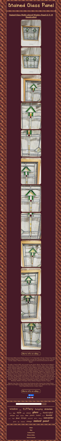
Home (31, 427)
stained (37, 420)
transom (23, 421)
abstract (28, 413)
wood (43, 415)
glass (35, 412)
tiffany (28, 408)
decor (10, 418)
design (23, 418)
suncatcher (49, 418)
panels (32, 415)
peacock (30, 418)
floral (17, 418)
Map (31, 430)
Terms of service (31, 437)
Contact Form (31, 432)
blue (14, 413)
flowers (40, 418)
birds (20, 409)
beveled (49, 415)
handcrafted (48, 412)
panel (46, 420)
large (13, 418)
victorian (48, 409)
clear (26, 415)
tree (40, 413)
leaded (38, 415)
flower (10, 413)
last (18, 421)
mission (22, 415)
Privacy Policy (31, 435)
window (14, 408)
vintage (29, 421)
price (35, 418)
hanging (39, 409)
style (19, 412)
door (17, 415)
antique (12, 415)
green (14, 421)
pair (24, 413)
